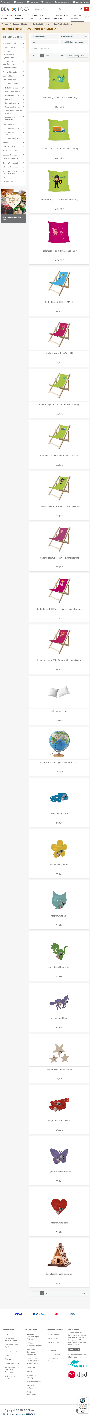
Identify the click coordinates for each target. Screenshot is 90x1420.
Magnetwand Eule (59, 915)
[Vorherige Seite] (38, 55)
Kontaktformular (11, 1351)
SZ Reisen (52, 1350)
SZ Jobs (51, 1346)
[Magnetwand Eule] (59, 896)
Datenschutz (31, 1367)
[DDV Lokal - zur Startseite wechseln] (16, 8)
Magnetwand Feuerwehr (59, 1120)
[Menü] (86, 1398)
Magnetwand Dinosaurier (59, 967)
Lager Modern (53, 1338)
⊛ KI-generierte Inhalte (10, 1377)
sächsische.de (53, 1342)
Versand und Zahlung (31, 1376)
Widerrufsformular (33, 1381)
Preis (33, 42)
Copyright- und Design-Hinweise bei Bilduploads (33, 1360)
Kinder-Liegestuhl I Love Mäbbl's (59, 302)
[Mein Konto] (81, 9)
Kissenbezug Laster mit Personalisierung (59, 148)
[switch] (83, 1411)
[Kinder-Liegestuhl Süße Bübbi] (59, 334)
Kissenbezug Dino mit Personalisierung (59, 97)
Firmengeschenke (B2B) (11, 1346)
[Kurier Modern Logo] (77, 1364)
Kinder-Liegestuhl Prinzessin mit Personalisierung (59, 609)
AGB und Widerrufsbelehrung (34, 1344)
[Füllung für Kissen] (59, 692)
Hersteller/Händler (67, 36)
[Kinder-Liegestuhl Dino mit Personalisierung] (59, 385)
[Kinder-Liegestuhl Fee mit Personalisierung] (59, 538)
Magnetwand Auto (59, 813)
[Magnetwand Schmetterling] (59, 1152)
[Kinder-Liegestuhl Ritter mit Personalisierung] (59, 487)
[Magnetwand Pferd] (59, 999)
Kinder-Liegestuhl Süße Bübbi (59, 353)
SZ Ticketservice (54, 1354)
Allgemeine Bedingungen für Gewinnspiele (33, 1351)
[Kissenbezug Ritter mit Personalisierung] (59, 180)
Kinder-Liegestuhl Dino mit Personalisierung (59, 404)
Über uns (8, 1359)
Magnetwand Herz (59, 1222)
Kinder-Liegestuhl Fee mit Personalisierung (59, 557)
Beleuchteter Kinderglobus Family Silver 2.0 (59, 762)
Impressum (31, 1371)
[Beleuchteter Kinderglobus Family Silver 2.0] (59, 743)
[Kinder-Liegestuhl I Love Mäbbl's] (59, 282)
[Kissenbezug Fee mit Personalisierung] (59, 231)
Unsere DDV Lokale (12, 1363)
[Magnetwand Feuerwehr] (59, 1101)
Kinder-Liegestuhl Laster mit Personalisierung (59, 455)
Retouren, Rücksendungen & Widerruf (33, 1336)
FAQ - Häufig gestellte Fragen (11, 1339)
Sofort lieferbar (40, 36)
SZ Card (8, 1355)
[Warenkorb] (86, 9)
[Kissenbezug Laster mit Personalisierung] (59, 129)
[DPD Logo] (77, 1374)
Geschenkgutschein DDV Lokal (12, 218)
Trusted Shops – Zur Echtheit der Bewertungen (12, 1369)
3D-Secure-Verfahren (31, 1386)
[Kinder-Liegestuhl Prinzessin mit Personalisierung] (59, 589)
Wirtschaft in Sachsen (53, 1359)
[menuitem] (48, 9)
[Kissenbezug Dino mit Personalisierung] (59, 78)
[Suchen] (60, 9)
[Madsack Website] (19, 1414)
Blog (6, 1334)
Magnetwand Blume (59, 864)
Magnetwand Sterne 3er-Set (59, 1069)
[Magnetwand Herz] (59, 1203)
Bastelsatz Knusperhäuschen (59, 1274)
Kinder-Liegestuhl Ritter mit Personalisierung (59, 506)
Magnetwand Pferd (59, 1018)
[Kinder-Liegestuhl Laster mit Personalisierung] (59, 436)
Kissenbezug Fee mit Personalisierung (59, 251)
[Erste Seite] (33, 55)
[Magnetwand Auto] (59, 794)
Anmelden (74, 1349)
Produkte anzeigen (40, 49)
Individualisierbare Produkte (73, 42)
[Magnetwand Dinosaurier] (59, 947)
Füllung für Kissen (59, 711)
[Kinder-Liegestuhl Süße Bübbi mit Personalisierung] (59, 640)
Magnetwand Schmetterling (59, 1171)
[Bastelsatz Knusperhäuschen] (59, 1254)
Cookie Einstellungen (32, 1393)
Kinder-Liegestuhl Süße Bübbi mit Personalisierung (59, 660)
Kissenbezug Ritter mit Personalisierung (59, 199)
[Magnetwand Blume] (59, 845)
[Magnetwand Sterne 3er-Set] (59, 1050)
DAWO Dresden (54, 1334)
